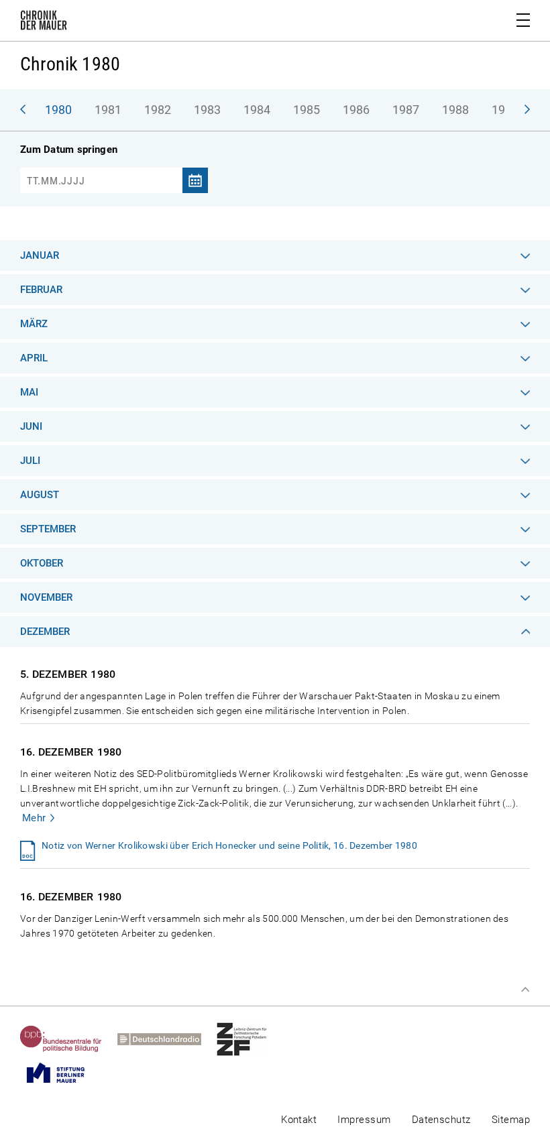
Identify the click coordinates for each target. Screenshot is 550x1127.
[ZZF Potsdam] (249, 1039)
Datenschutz (441, 1120)
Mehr (34, 818)
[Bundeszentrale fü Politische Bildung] (68, 1039)
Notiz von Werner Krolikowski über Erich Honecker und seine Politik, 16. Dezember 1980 (229, 845)
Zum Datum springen (68, 149)
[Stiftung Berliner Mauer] (63, 1072)
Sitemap (511, 1120)
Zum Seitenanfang (525, 989)
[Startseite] (43, 23)
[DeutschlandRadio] (167, 1039)
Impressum (363, 1120)
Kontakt (299, 1120)
